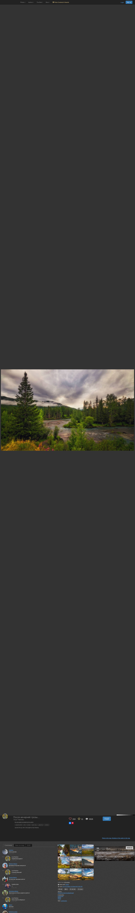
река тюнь (34, 824)
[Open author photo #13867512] (76, 862)
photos (67, 882)
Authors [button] (30, 2)
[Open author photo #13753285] (88, 874)
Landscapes (64, 900)
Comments (8, 845)
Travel (59, 898)
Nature (59, 897)
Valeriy (10, 905)
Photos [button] (22, 2)
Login (122, 2)
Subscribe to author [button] (106, 819)
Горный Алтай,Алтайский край (66, 893)
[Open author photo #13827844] (88, 862)
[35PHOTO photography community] (10, 2)
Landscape (60, 896)
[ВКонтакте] (70, 823)
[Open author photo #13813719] (64, 874)
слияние (47, 824)
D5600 (67, 884)
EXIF (29, 845)
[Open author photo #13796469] (76, 874)
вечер (28, 824)
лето (25, 824)
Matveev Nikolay (13, 864)
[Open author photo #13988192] (64, 850)
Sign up (129, 2)
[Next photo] (133, 396)
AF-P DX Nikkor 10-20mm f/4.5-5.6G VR (72, 886)
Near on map (19, 845)
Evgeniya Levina (13, 911)
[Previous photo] (1, 396)
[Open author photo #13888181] (64, 862)
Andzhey (11, 850)
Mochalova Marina (13, 891)
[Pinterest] (72, 823)
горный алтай (18, 824)
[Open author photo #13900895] (88, 850)
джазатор (41, 824)
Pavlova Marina (13, 877)
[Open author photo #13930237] (76, 850)
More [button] (47, 2)
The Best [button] (39, 2)
